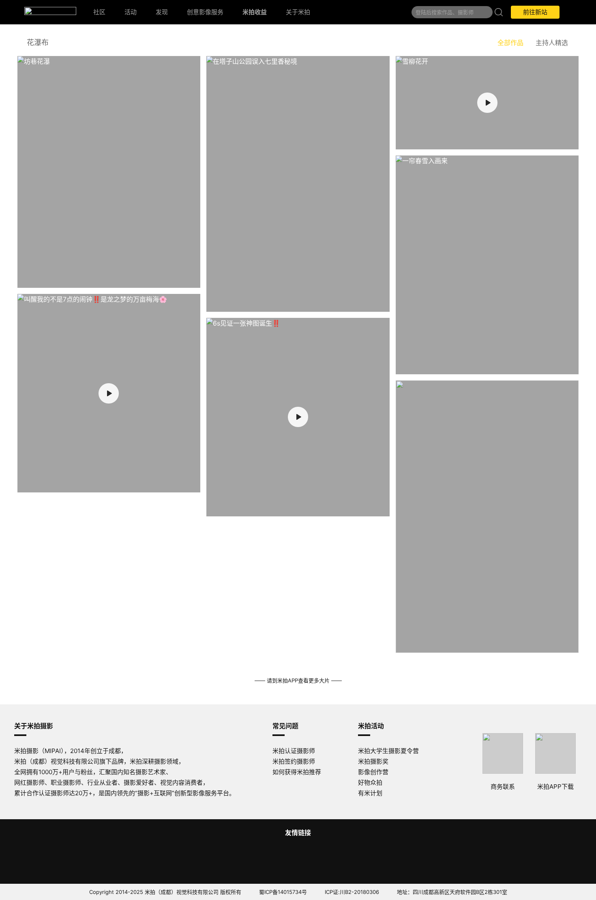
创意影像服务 (205, 12)
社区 (99, 12)
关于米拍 (298, 12)
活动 (130, 12)
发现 (162, 12)
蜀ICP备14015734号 (283, 892)
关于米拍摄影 (33, 726)
